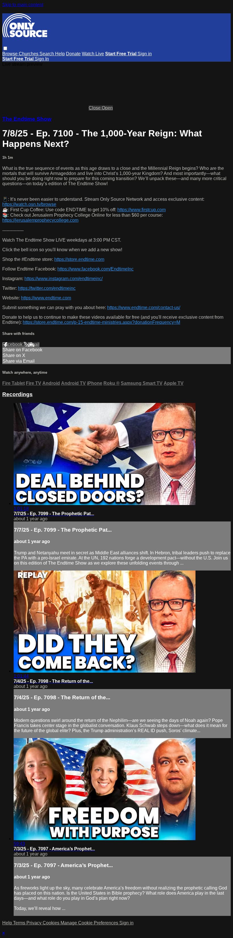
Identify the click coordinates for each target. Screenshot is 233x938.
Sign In (42, 58)
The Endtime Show (26, 119)
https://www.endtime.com (46, 297)
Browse (10, 53)
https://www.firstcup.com (141, 209)
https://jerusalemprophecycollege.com (40, 220)
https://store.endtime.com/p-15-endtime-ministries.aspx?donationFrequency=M (101, 322)
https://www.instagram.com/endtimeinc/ (63, 278)
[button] (5, 48)
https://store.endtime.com (79, 259)
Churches (29, 53)
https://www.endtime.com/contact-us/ (143, 307)
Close (95, 107)
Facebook (13, 344)
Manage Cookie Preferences (90, 922)
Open (107, 107)
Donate (73, 53)
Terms (19, 922)
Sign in (145, 53)
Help (60, 53)
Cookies (52, 922)
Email (33, 344)
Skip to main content (22, 4)
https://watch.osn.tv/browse (29, 204)
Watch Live (93, 53)
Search (47, 53)
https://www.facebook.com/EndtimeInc (95, 269)
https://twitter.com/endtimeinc (47, 288)
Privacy (34, 922)
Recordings (17, 394)
